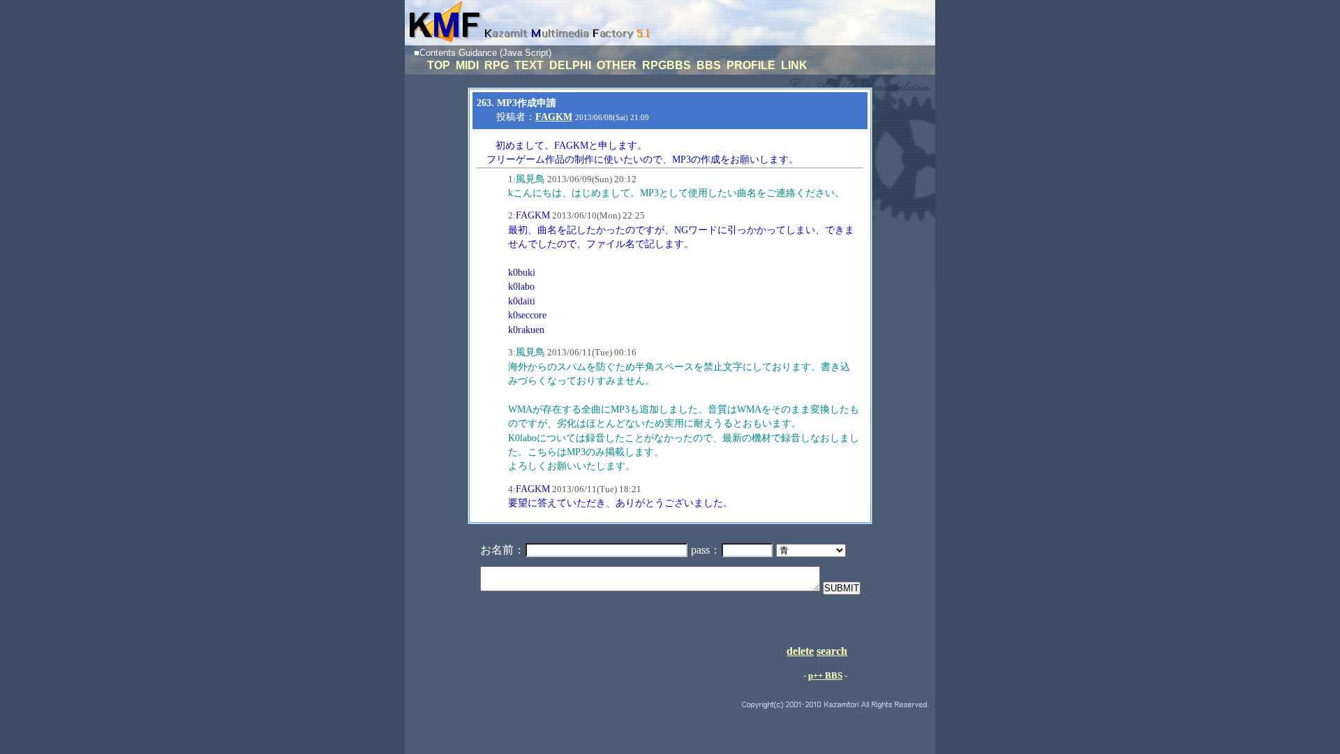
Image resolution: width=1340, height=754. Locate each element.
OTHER (618, 65)
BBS (710, 65)
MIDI (469, 65)
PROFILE (752, 65)
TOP (440, 65)
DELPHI (571, 65)
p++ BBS (825, 675)
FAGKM (553, 117)
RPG (498, 65)
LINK (794, 65)
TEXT (530, 65)
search (832, 651)
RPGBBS (668, 65)
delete (800, 651)
